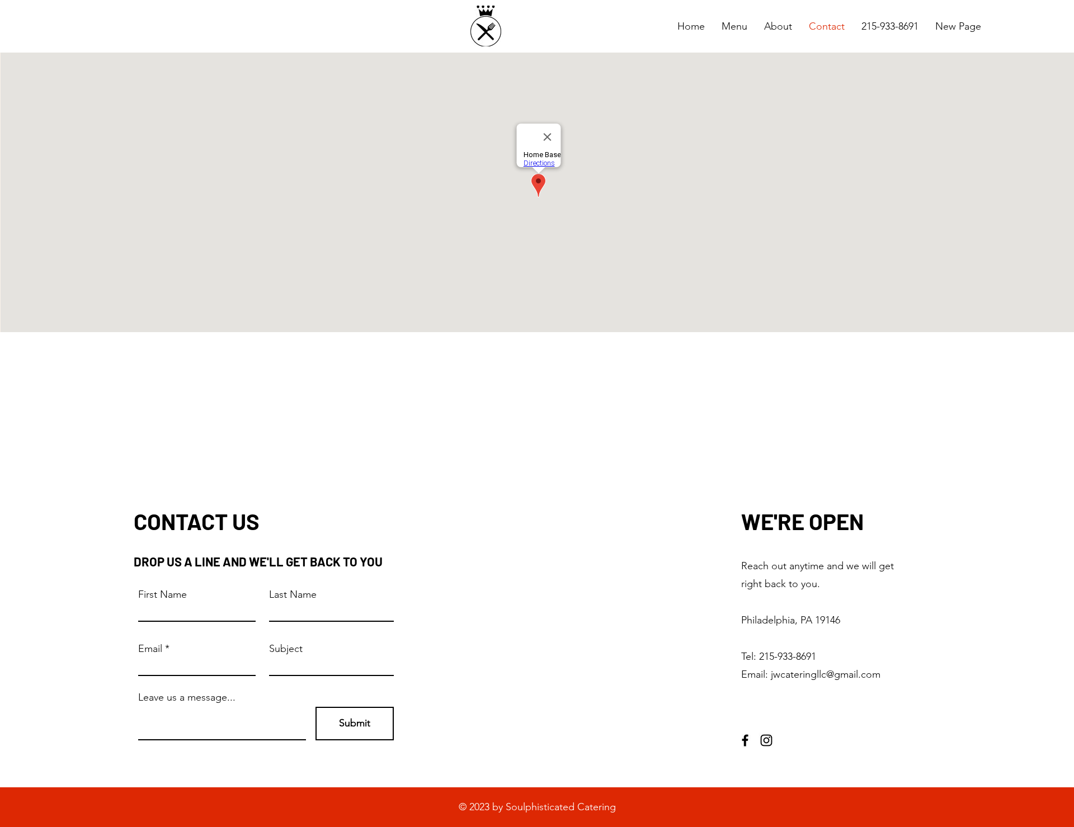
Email (150, 649)
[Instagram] (766, 740)
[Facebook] (745, 740)
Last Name (293, 594)
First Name (162, 594)
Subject (286, 649)
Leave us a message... (186, 697)
